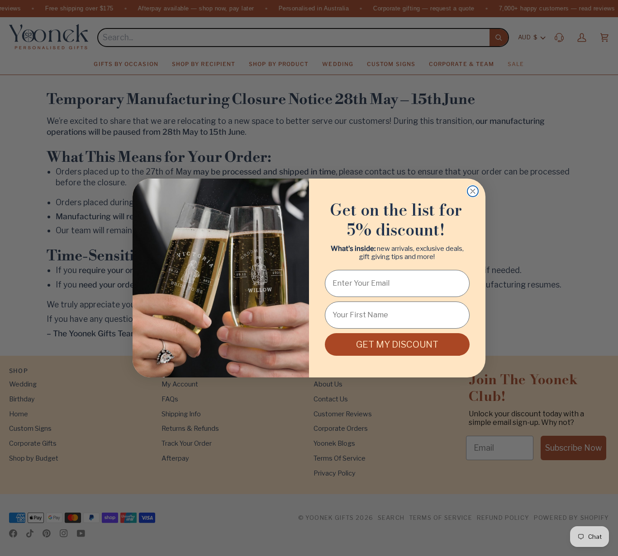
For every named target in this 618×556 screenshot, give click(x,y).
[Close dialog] (472, 191)
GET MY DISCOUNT (397, 344)
